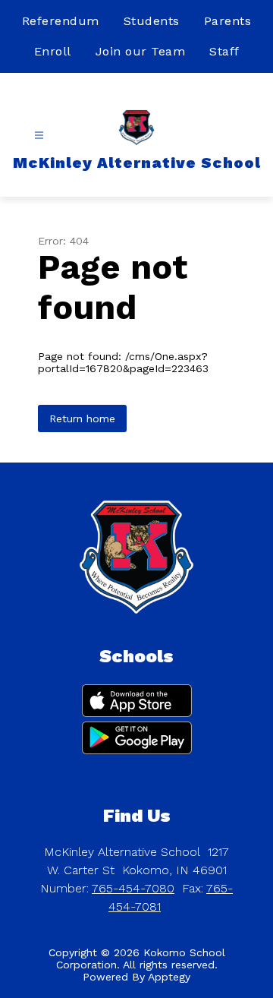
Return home (82, 418)
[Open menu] (39, 135)
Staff (224, 51)
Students (152, 21)
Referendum (60, 21)
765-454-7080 (133, 888)
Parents (228, 21)
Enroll (52, 51)
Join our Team (141, 51)
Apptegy (169, 977)
